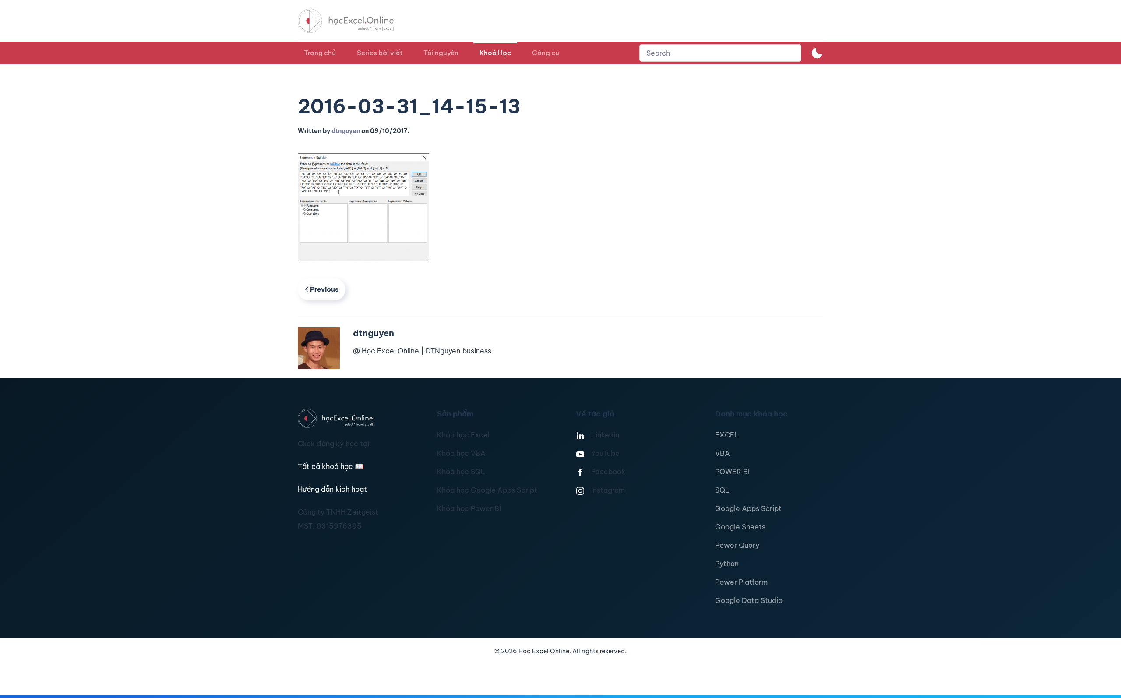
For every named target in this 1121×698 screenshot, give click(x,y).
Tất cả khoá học (330, 466)
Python (727, 563)
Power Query (737, 545)
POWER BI (732, 471)
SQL (722, 490)
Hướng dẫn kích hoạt (332, 489)
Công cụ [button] (545, 53)
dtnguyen (345, 131)
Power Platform (741, 582)
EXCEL (727, 434)
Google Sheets (740, 526)
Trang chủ (320, 53)
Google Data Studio (749, 600)
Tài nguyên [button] (440, 53)
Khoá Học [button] (495, 53)
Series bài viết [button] (379, 53)
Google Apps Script (748, 508)
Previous (324, 289)
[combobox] (720, 53)
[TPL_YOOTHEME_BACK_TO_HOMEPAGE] (354, 21)
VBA (722, 453)
